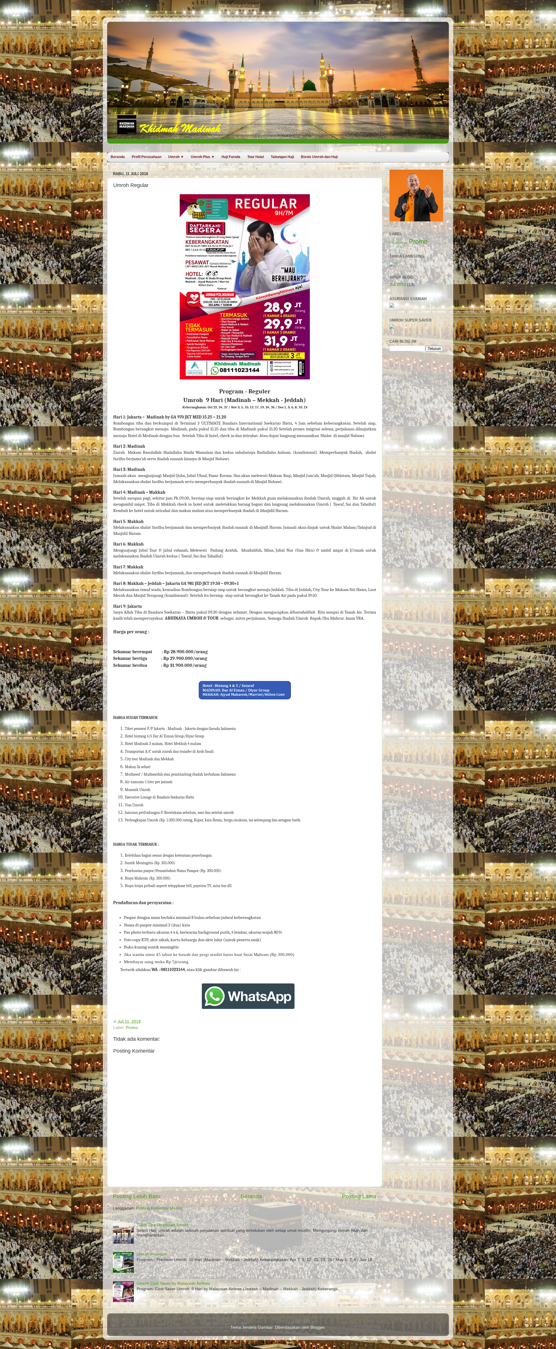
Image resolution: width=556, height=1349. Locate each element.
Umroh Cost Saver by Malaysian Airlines (173, 1283)
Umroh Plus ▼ (203, 157)
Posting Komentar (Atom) (159, 1208)
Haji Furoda (231, 157)
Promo (132, 1027)
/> (396, 263)
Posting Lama (359, 1196)
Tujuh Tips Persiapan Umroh (163, 1225)
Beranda (118, 157)
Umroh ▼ (176, 157)
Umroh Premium (152, 1254)
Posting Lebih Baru (136, 1196)
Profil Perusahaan (146, 157)
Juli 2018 (397, 284)
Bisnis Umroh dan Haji (319, 157)
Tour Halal (255, 157)
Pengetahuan (398, 242)
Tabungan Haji (282, 157)
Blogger (317, 1327)
